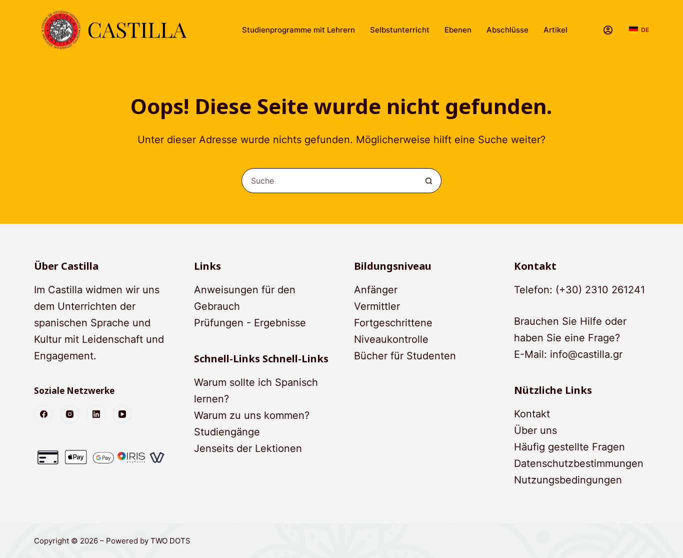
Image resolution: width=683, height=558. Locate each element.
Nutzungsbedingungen (568, 480)
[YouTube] (122, 414)
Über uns (535, 430)
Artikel (556, 30)
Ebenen (458, 30)
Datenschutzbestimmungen (579, 463)
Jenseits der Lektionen (248, 448)
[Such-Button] (429, 181)
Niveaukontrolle (391, 339)
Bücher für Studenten (405, 356)
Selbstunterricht (400, 30)
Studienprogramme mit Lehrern (298, 30)
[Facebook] (43, 414)
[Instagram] (70, 414)
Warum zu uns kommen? (252, 415)
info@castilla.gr (586, 354)
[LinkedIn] (96, 414)
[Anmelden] (608, 30)
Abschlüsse (507, 30)
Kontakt (532, 414)
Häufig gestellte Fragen (569, 447)
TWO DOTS (170, 540)
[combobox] (329, 180)
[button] (639, 30)
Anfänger (376, 290)
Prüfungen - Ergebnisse (250, 323)
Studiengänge (227, 432)
